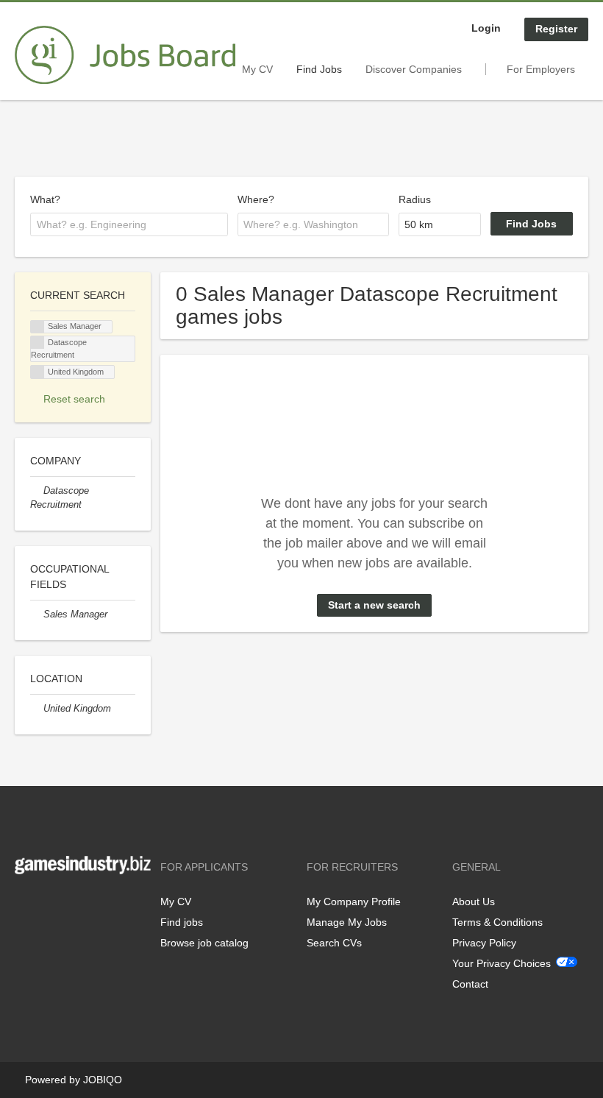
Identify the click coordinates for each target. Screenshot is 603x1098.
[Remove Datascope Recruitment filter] (36, 491)
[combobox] (129, 224)
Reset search (74, 399)
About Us (473, 901)
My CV (257, 69)
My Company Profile (354, 901)
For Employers (541, 69)
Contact (470, 984)
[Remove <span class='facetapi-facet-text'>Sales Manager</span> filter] (37, 327)
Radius (415, 199)
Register (556, 29)
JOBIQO (102, 1079)
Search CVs (334, 943)
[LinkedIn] (71, 904)
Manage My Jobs (347, 922)
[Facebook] (25, 904)
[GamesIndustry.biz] (125, 55)
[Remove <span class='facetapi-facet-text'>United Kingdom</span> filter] (37, 372)
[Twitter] (49, 904)
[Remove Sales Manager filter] (36, 614)
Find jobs (181, 922)
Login (486, 28)
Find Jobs (319, 69)
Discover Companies (413, 69)
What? (45, 199)
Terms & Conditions (497, 922)
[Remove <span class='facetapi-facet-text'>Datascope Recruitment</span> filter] (37, 342)
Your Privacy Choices (501, 963)
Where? (256, 199)
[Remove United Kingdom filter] (36, 709)
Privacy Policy (484, 943)
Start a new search (374, 605)
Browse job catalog (204, 943)
